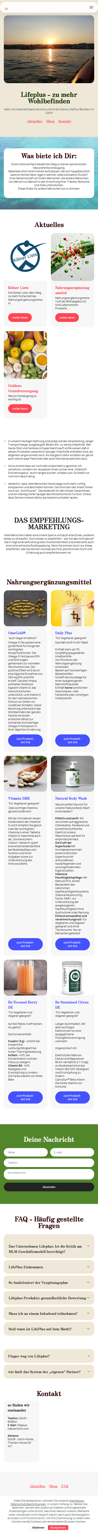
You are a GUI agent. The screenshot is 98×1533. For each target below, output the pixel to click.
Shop (50, 120)
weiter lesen (20, 317)
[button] (49, 1246)
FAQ (64, 1485)
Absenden (49, 1187)
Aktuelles (35, 120)
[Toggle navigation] (91, 7)
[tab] (49, 1246)
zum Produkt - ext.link (25, 740)
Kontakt (64, 120)
